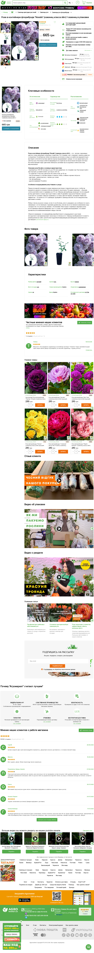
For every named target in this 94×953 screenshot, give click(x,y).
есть (55, 282)
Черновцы (42, 873)
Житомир (64, 865)
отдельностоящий (46, 126)
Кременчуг (61, 873)
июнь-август (39, 110)
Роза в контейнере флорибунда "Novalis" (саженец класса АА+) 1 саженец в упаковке (9, 117)
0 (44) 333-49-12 (30, 912)
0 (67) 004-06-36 (42, 915)
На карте (59, 915)
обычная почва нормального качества (84, 119)
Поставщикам (49, 887)
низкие (77, 282)
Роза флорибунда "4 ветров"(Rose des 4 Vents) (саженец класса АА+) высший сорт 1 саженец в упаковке (58, 444)
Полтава (72, 863)
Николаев (54, 863)
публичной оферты (42, 219)
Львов (21, 863)
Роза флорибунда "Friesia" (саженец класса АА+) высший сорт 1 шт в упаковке (35, 444)
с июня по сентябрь (61, 110)
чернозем (82, 123)
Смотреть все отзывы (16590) (47, 820)
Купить (40, 405)
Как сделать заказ (72, 925)
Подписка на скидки (25, 885)
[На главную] (3, 3)
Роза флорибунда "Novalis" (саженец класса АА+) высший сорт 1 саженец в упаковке (58, 398)
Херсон (86, 860)
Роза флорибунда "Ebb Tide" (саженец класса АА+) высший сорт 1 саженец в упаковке (81, 398)
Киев (36, 860)
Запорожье (68, 860)
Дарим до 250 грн (41, 885)
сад (38, 287)
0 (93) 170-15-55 (42, 912)
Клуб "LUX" (81, 882)
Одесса (52, 860)
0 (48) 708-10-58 (30, 915)
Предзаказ (38, 887)
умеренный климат (83, 111)
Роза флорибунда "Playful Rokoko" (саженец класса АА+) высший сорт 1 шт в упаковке (81, 444)
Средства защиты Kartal (58, 885)
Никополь (64, 863)
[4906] (62, 621)
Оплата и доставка (61, 882)
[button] (86, 74)
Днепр (60, 860)
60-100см (59, 103)
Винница (28, 863)
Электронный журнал (56, 925)
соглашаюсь (48, 669)
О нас (32, 882)
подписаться (57, 666)
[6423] (39, 621)
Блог (25, 882)
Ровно (80, 863)
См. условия (17, 723)
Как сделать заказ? (83, 885)
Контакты (41, 882)
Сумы (87, 863)
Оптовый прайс (61, 887)
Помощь (71, 885)
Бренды (71, 887)
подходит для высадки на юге (83, 107)
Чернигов (56, 865)
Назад (5, 12)
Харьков (44, 860)
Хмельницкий (45, 865)
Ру (69, 3)
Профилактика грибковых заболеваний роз (35, 625)
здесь (28, 328)
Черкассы (78, 860)
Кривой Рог (38, 863)
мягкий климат (84, 103)
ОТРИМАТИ (12, 939)
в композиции (44, 123)
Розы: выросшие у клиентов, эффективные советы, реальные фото (81, 626)
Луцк (46, 863)
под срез (43, 129)
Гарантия (49, 882)
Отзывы (73, 882)
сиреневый (41, 103)
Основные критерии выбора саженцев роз (59, 625)
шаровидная (82, 287)
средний (39, 282)
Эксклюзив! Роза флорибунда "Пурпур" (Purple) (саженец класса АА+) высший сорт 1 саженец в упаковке (36, 398)
